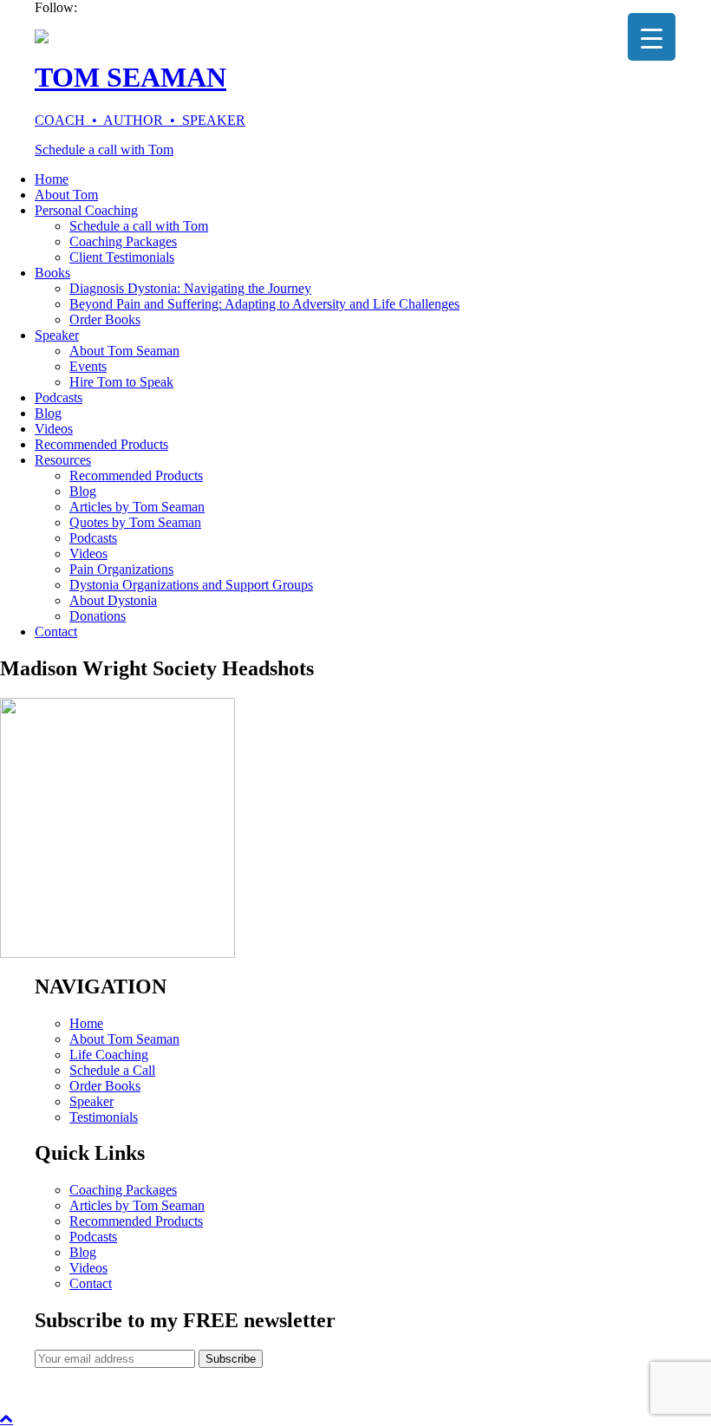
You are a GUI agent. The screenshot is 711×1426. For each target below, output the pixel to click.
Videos (54, 428)
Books (52, 272)
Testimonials (103, 1117)
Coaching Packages (123, 241)
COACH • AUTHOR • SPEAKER (140, 120)
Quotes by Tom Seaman (135, 522)
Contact (56, 631)
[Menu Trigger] (651, 37)
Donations (97, 616)
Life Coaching (108, 1054)
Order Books (104, 319)
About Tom (66, 194)
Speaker (57, 335)
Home (51, 179)
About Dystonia (113, 600)
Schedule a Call (112, 1070)
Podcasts (58, 397)
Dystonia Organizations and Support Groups (191, 584)
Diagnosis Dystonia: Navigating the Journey (190, 288)
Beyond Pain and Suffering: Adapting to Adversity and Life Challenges (264, 303)
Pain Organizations (121, 569)
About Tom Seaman (124, 350)
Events (88, 366)
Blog (48, 413)
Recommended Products (101, 444)
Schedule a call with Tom (104, 149)
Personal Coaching (86, 210)
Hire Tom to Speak (121, 381)
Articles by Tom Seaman (137, 506)
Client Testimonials (121, 257)
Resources (63, 460)
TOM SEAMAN (130, 77)
